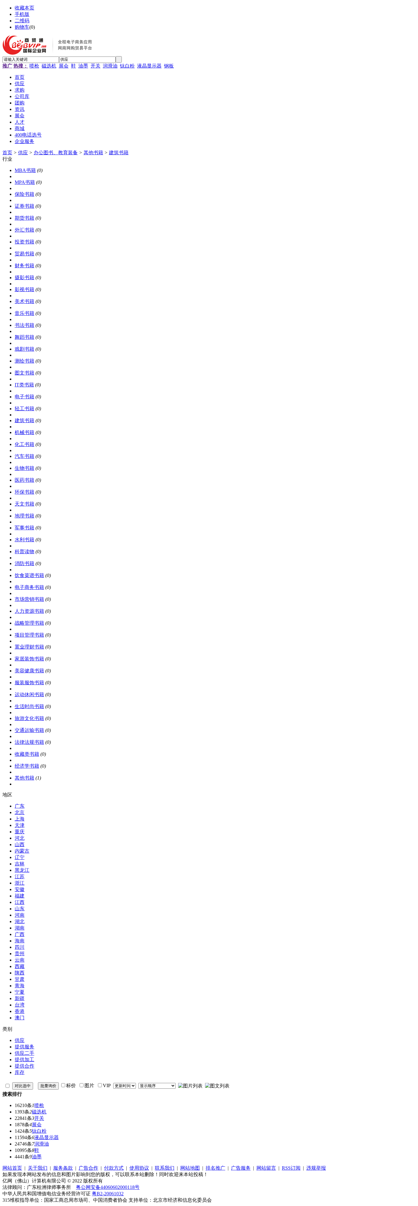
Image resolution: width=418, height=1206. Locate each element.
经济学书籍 (27, 766)
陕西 (19, 972)
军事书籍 (24, 527)
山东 (19, 908)
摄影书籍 (24, 277)
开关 (95, 65)
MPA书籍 (25, 182)
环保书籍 (24, 492)
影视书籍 (24, 289)
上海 (19, 818)
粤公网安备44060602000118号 (108, 1187)
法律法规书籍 (29, 742)
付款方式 (114, 1168)
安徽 (19, 889)
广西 (19, 934)
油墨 (83, 65)
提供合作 (24, 1066)
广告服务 (241, 1168)
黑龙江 (22, 870)
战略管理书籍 (29, 623)
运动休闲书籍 (29, 694)
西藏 (19, 966)
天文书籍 (24, 503)
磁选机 (49, 65)
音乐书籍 (24, 313)
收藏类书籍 (27, 754)
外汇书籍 (24, 229)
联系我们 (164, 1168)
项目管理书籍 (29, 635)
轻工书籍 (24, 408)
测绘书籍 (24, 361)
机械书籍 (24, 432)
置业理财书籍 (29, 646)
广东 (19, 806)
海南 (19, 940)
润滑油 (110, 65)
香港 (19, 1011)
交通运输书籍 (29, 730)
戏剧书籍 (24, 349)
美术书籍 (24, 301)
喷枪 (34, 65)
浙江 (19, 883)
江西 (19, 902)
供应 (23, 152)
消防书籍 (24, 563)
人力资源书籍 (29, 611)
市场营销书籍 (29, 599)
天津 (19, 825)
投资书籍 (24, 241)
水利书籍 (24, 539)
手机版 (22, 14)
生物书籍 (24, 468)
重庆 (19, 831)
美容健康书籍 (29, 670)
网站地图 (190, 1168)
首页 (7, 152)
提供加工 (24, 1059)
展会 (64, 65)
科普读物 (24, 551)
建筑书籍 (119, 152)
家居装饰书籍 (29, 658)
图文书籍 (24, 372)
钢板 (169, 65)
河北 (19, 838)
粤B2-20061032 (108, 1193)
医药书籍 (24, 480)
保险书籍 (24, 194)
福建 (19, 895)
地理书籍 (24, 515)
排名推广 (215, 1168)
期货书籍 (24, 218)
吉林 (19, 863)
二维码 (22, 20)
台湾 (19, 1004)
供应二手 (24, 1053)
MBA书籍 (25, 170)
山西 (19, 844)
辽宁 (19, 857)
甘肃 (19, 979)
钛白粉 (127, 65)
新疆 (19, 998)
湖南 (19, 927)
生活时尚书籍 (29, 706)
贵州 (19, 953)
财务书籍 (24, 265)
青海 (19, 985)
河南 (19, 915)
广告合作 (88, 1168)
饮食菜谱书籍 (29, 575)
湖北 (19, 921)
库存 (19, 1072)
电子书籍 (24, 396)
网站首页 (12, 1168)
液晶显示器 (149, 65)
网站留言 (266, 1168)
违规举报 (316, 1168)
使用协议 (139, 1168)
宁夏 (19, 992)
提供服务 (24, 1046)
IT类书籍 (24, 384)
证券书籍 (24, 206)
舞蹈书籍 (24, 337)
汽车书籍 (24, 456)
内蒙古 (22, 850)
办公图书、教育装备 (56, 152)
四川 (19, 947)
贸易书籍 (24, 253)
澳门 (19, 1017)
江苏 (19, 876)
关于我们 (37, 1168)
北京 (19, 812)
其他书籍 (93, 152)
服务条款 (63, 1168)
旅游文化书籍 (29, 718)
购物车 (22, 27)
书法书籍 (24, 325)
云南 (19, 960)
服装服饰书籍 (29, 682)
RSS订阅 (291, 1168)
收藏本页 (24, 7)
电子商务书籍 (29, 587)
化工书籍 (24, 444)
